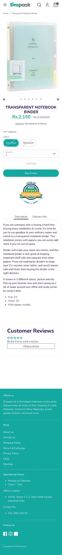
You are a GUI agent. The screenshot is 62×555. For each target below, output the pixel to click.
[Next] (57, 99)
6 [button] (40, 99)
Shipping (19, 123)
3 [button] (28, 99)
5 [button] (37, 99)
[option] (31, 56)
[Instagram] (10, 534)
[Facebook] (5, 534)
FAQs (6, 459)
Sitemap (8, 464)
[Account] (47, 3)
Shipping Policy (12, 443)
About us (8, 432)
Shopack (22, 546)
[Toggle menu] (5, 5)
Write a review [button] (31, 346)
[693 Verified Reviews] (31, 205)
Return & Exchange (14, 448)
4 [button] (32, 99)
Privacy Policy (11, 453)
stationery (12, 131)
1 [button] (21, 99)
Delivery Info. (40, 216)
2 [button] (24, 99)
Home (5, 13)
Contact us (9, 437)
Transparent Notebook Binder (24, 13)
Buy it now (31, 173)
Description (21, 216)
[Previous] (4, 99)
